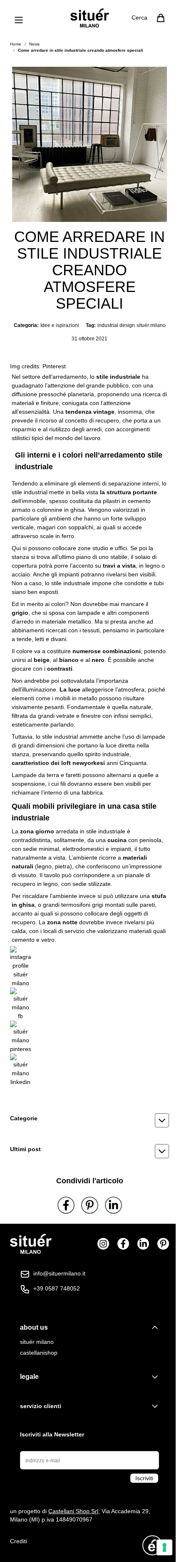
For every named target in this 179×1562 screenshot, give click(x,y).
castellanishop (38, 1352)
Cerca (139, 17)
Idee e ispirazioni (59, 325)
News (34, 44)
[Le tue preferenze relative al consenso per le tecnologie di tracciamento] (164, 1547)
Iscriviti (144, 1478)
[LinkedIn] (113, 1205)
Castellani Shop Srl (73, 1511)
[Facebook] (66, 1205)
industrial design (116, 325)
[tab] (89, 1328)
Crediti (18, 1541)
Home (15, 44)
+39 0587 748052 (56, 1288)
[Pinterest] (90, 1205)
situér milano (151, 325)
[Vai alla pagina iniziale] (89, 18)
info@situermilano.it (59, 1273)
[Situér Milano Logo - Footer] (31, 1244)
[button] (89, 1120)
